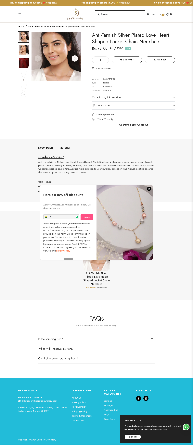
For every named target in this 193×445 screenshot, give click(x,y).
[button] (46, 217)
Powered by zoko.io (68, 258)
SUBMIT (86, 217)
